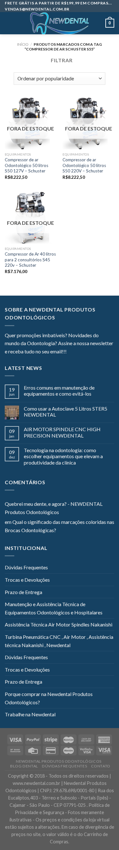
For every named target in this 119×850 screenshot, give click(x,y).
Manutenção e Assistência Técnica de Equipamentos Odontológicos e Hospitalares (53, 608)
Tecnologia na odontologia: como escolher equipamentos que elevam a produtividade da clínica (63, 456)
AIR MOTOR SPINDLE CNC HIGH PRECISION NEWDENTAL (62, 432)
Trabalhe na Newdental (30, 714)
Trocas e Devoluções (27, 580)
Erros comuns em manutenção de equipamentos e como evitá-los (59, 391)
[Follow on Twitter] (86, 352)
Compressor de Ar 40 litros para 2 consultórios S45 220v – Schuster (30, 259)
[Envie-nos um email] (94, 352)
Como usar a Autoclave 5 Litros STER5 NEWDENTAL (65, 411)
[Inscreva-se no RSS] (110, 352)
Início (23, 44)
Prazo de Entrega (23, 592)
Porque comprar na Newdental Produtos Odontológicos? (49, 698)
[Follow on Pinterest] (102, 352)
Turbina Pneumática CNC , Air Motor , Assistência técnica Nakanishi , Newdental (59, 641)
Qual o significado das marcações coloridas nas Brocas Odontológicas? (59, 526)
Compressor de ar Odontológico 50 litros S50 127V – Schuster (26, 165)
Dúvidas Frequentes (26, 567)
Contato (100, 766)
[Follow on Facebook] (71, 352)
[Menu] (8, 23)
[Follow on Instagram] (79, 352)
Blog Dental (24, 766)
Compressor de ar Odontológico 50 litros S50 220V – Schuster (84, 165)
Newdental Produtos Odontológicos (59, 761)
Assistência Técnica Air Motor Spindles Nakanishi (58, 624)
